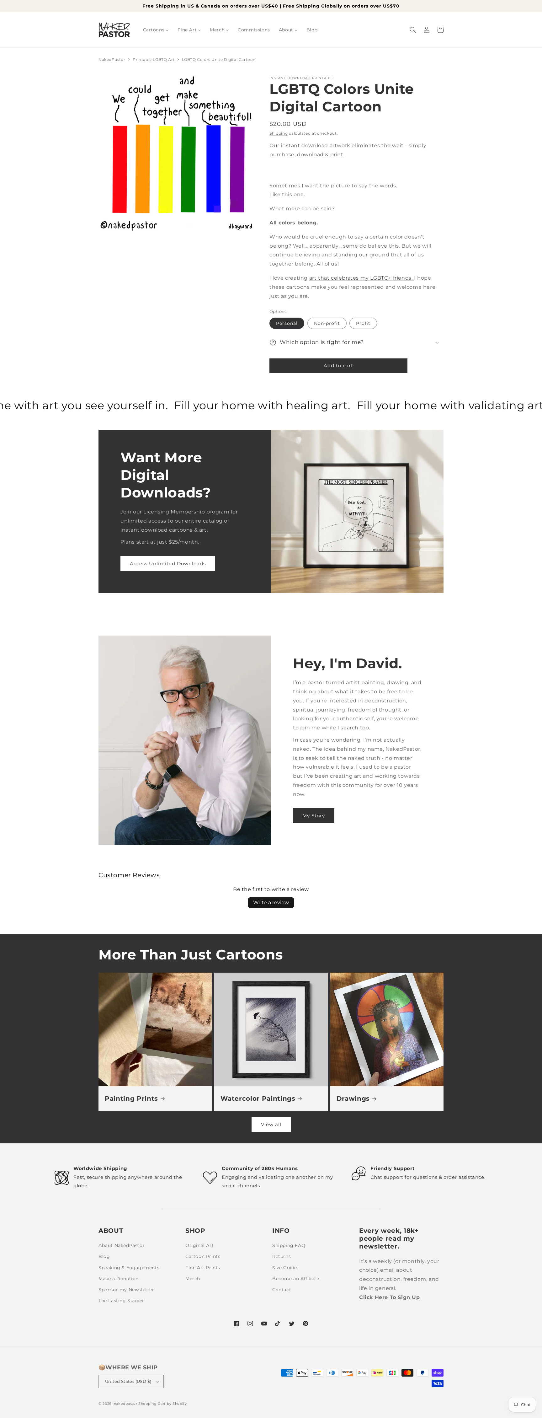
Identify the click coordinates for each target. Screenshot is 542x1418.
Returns (281, 1256)
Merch (192, 1278)
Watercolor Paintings (258, 1098)
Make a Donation (118, 1278)
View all (271, 1124)
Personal (287, 323)
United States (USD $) (128, 1381)
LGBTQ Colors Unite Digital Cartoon (219, 59)
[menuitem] (156, 29)
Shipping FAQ (288, 1245)
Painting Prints (131, 1098)
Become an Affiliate (295, 1278)
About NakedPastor (121, 1245)
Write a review (271, 902)
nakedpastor (125, 1403)
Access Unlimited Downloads (168, 564)
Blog (104, 1256)
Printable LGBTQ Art (154, 59)
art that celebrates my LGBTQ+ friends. (361, 278)
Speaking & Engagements (128, 1267)
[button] (413, 30)
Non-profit (327, 323)
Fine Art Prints (202, 1267)
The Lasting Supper (121, 1300)
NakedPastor (111, 59)
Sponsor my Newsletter (126, 1289)
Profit (363, 323)
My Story (313, 816)
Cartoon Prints (202, 1256)
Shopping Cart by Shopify (162, 1403)
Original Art (199, 1245)
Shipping (278, 133)
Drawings (353, 1098)
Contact (281, 1289)
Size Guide (284, 1267)
